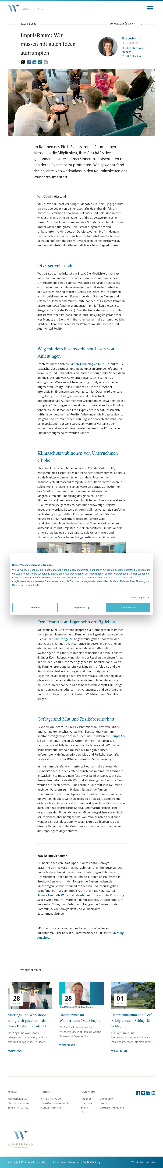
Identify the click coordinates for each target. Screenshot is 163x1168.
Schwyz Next (46, 895)
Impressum (59, 1162)
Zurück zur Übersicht (123, 23)
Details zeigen (137, 597)
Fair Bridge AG (63, 639)
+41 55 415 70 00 (131, 55)
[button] (23, 62)
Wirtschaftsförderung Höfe (79, 895)
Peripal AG (118, 736)
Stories (104, 1103)
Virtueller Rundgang (112, 1107)
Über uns (86, 1103)
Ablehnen (35, 607)
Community (106, 1098)
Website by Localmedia (143, 1162)
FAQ (83, 1112)
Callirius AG (106, 468)
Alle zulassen (128, 607)
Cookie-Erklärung (91, 1162)
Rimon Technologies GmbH (88, 364)
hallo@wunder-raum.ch (55, 1103)
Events (85, 1107)
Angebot (86, 1098)
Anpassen (79, 607)
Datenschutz (73, 1162)
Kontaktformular (51, 1107)
